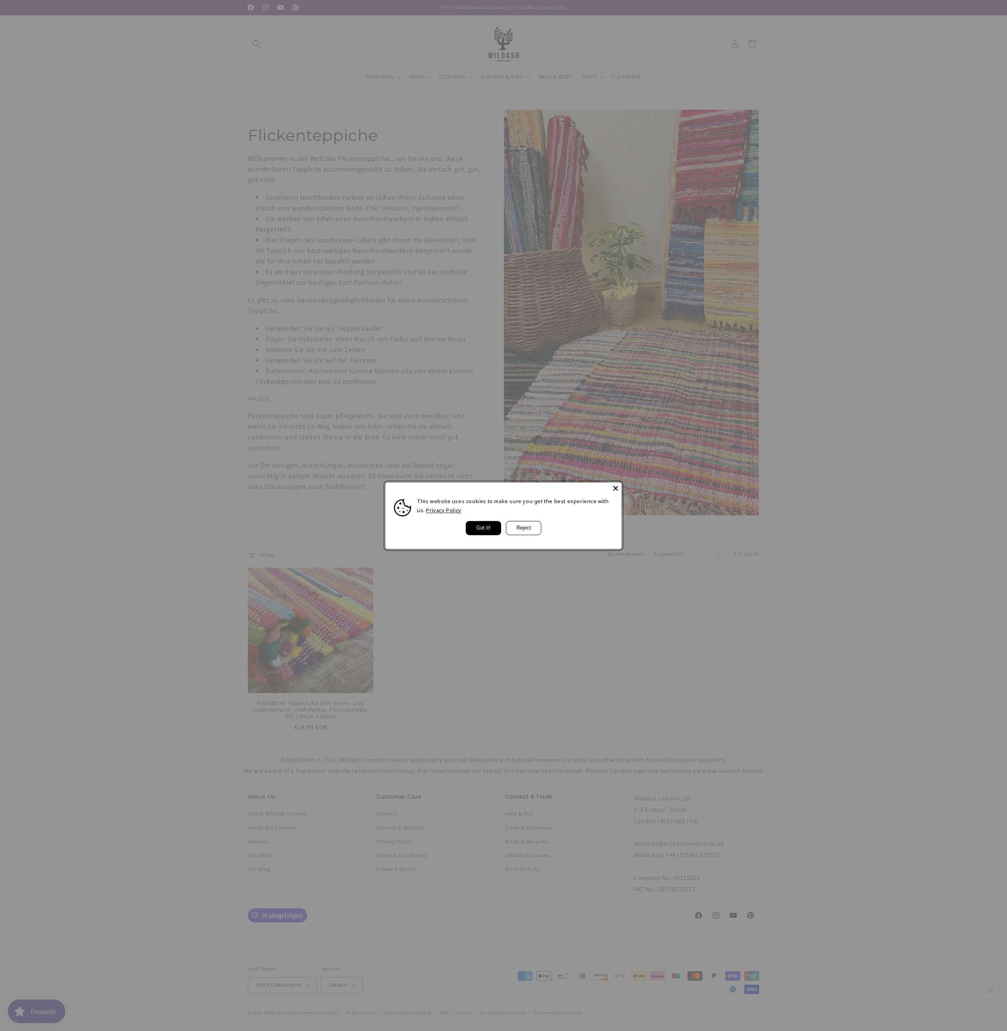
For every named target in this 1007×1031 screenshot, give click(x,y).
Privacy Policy (443, 510)
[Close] (616, 488)
